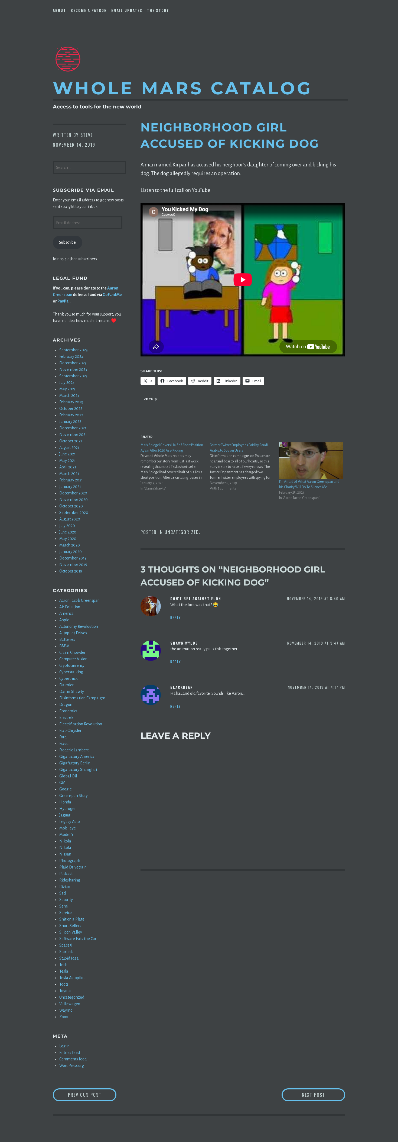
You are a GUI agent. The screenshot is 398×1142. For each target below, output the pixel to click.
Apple (64, 620)
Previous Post (92, 1094)
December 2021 (72, 428)
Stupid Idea (69, 958)
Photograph (69, 860)
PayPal (63, 301)
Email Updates (126, 10)
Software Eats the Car (77, 939)
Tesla (63, 971)
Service (65, 913)
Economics (68, 711)
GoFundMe (112, 294)
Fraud (63, 743)
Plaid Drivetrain (73, 867)
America (66, 613)
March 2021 (69, 473)
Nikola (65, 841)
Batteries (67, 639)
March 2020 (69, 545)
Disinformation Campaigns (82, 698)
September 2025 (73, 350)
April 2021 (67, 467)
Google (65, 789)
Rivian (64, 886)
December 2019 (73, 558)
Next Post (323, 1094)
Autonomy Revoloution (78, 626)
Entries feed (69, 1052)
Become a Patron (89, 10)
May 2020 (67, 538)
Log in (64, 1046)
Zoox (63, 1017)
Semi (63, 906)
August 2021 (69, 447)
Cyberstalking (71, 672)
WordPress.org (71, 1065)
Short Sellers (70, 926)
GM (62, 782)
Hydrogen (68, 808)
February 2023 (71, 402)
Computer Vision (73, 659)
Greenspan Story (73, 795)
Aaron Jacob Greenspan (79, 600)
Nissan (65, 854)
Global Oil (68, 776)
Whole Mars (182, 88)
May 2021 (67, 460)
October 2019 (70, 571)
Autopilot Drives (73, 633)
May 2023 (67, 389)
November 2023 (73, 369)
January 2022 (70, 421)
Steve (86, 135)
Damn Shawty (71, 691)
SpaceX (65, 945)
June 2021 (67, 454)
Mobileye (67, 828)
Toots (63, 984)
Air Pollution (69, 607)
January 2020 (70, 551)
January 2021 (70, 486)
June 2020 (67, 532)
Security (66, 899)
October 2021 (70, 441)
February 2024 (71, 356)
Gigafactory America (76, 756)
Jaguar (64, 815)
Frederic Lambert (74, 750)
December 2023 (72, 363)
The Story (158, 10)
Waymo (66, 1010)
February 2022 (71, 415)
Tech (63, 965)
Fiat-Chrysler (70, 730)
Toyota (65, 991)
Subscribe (67, 242)
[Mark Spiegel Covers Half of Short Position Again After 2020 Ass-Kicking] (175, 466)
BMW (64, 646)
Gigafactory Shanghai (78, 769)
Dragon (65, 704)
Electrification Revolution (80, 724)
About (59, 10)
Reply (175, 617)
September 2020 (73, 512)
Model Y (66, 834)
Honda (65, 802)
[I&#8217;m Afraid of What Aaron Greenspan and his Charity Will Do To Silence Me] (311, 460)
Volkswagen (69, 1004)
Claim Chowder (72, 652)
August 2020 (69, 519)
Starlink (66, 952)
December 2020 (73, 493)
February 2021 (71, 480)
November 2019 (73, 564)
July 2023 (66, 382)
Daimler (66, 685)
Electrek (66, 717)
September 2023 (73, 376)
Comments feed (73, 1059)
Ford (63, 737)
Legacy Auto (69, 821)
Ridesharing (69, 880)
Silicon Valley (70, 932)
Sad (62, 893)
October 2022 (70, 408)
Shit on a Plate (71, 919)
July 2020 (67, 525)
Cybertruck (68, 678)
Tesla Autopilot (72, 978)
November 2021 (73, 434)
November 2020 (73, 499)
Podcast (66, 873)
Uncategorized (182, 532)
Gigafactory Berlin (74, 763)
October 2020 (71, 506)
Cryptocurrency (71, 665)
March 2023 (69, 395)
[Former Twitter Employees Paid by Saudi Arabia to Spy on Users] (244, 466)
